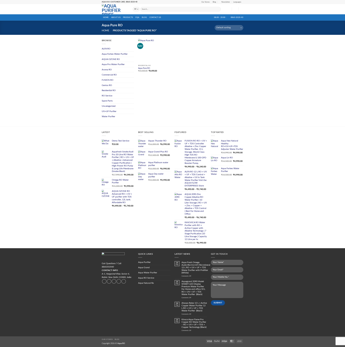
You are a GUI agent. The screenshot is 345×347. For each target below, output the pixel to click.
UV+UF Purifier (109, 111)
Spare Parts (107, 101)
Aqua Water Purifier (147, 273)
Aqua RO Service (146, 278)
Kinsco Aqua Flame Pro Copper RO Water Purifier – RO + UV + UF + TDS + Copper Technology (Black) (194, 323)
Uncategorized (108, 106)
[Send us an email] (114, 281)
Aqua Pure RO (144, 68)
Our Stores (205, 2)
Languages (237, 2)
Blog (214, 2)
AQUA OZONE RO (111, 59)
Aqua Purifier (144, 262)
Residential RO (109, 90)
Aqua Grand (144, 267)
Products (128, 17)
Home (106, 17)
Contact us (155, 17)
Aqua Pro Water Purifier (113, 64)
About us (115, 17)
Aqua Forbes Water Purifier (115, 54)
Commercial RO (109, 75)
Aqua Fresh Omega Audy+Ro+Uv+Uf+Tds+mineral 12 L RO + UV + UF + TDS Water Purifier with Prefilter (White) (196, 267)
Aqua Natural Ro (146, 283)
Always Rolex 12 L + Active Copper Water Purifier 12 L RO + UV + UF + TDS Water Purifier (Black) (194, 307)
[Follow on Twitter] (109, 281)
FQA (137, 17)
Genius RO (107, 85)
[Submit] (218, 9)
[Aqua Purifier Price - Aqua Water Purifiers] (115, 9)
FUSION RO (107, 80)
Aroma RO (107, 70)
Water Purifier (108, 116)
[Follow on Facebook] (104, 281)
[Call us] (119, 281)
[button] (224, 2)
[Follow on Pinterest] (123, 281)
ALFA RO (106, 49)
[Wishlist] (229, 9)
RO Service (107, 96)
